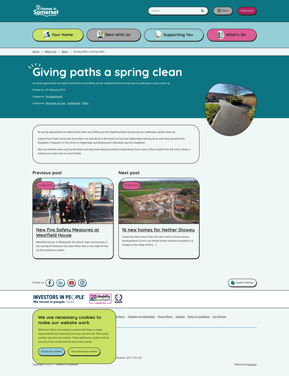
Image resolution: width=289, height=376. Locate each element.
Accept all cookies (51, 351)
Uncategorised (54, 96)
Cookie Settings (245, 282)
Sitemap (180, 316)
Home (35, 51)
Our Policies (219, 316)
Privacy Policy (165, 316)
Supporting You (178, 35)
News (65, 51)
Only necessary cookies (84, 351)
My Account (247, 10)
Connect (252, 364)
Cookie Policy (117, 316)
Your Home (62, 35)
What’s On (236, 35)
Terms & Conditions (198, 316)
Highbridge (74, 103)
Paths (85, 103)
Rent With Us (117, 35)
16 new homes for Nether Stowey (158, 230)
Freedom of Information (141, 316)
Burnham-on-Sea (56, 103)
